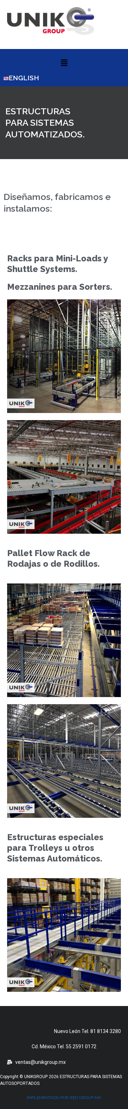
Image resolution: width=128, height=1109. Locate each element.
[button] (64, 63)
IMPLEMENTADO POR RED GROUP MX (64, 1097)
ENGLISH (24, 78)
